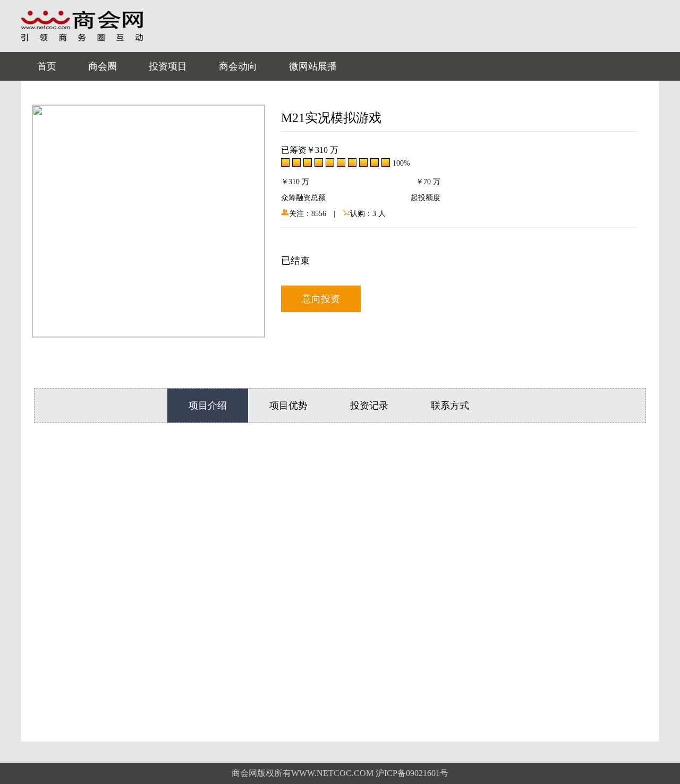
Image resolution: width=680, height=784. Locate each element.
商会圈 (102, 66)
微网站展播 (313, 66)
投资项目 (168, 66)
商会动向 (238, 66)
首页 (46, 66)
